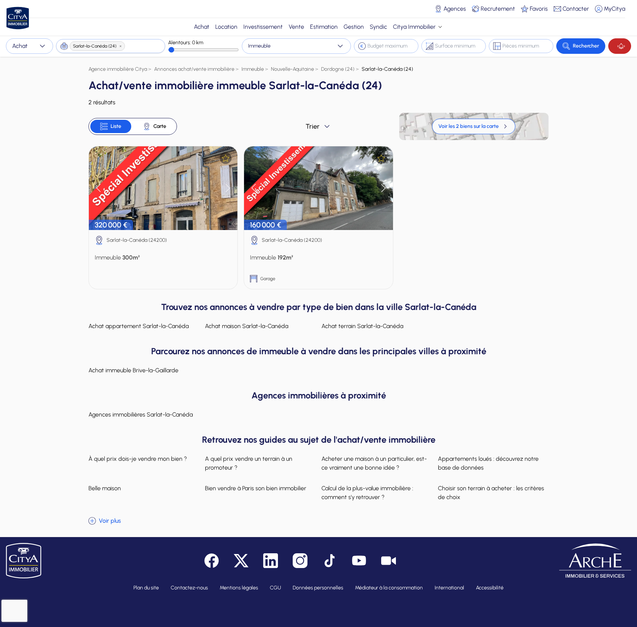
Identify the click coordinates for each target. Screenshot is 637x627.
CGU (275, 588)
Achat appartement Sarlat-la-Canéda (138, 326)
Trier (313, 126)
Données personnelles (318, 588)
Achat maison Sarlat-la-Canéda (246, 326)
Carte (159, 126)
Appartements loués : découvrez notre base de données (488, 463)
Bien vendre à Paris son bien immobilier (255, 488)
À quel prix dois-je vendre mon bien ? (137, 458)
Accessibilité (490, 588)
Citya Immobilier (414, 26)
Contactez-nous (189, 588)
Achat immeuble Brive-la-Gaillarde (133, 370)
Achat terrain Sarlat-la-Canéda (362, 326)
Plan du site (146, 588)
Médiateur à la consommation (389, 588)
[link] (473, 126)
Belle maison (104, 488)
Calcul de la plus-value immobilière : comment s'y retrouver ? (367, 493)
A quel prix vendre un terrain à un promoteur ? (248, 463)
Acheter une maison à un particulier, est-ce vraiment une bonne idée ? (374, 463)
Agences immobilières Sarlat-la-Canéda (140, 414)
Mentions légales (239, 588)
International (449, 588)
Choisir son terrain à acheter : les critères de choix (491, 493)
